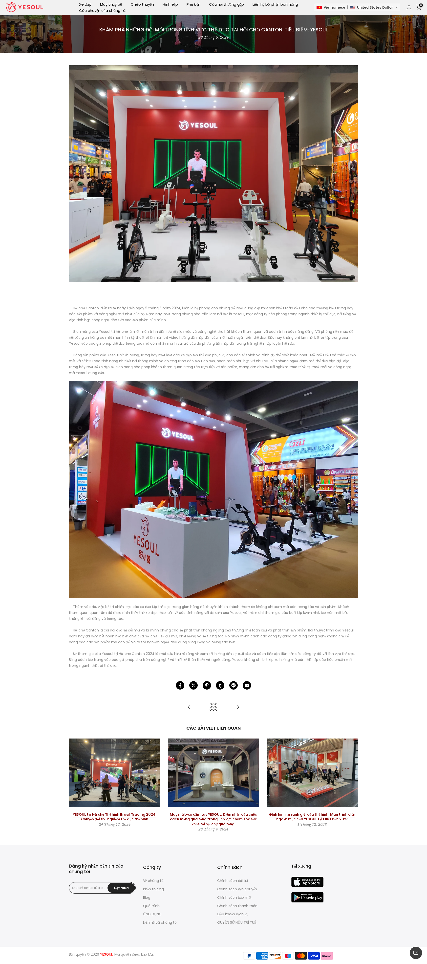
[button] (357, 7)
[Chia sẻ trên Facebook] (180, 685)
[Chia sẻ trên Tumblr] (220, 685)
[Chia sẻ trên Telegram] (233, 685)
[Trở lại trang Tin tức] (213, 707)
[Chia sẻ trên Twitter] (193, 685)
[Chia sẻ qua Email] (247, 685)
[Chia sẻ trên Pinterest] (207, 685)
